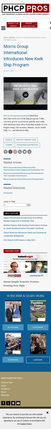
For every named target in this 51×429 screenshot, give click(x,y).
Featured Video (12, 251)
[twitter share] (10, 152)
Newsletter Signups (13, 24)
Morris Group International (16, 115)
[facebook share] (6, 152)
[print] (29, 152)
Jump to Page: (10, 201)
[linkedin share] (20, 152)
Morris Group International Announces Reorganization (24, 179)
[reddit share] (15, 152)
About (3, 392)
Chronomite (8, 193)
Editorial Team (7, 382)
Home (6, 37)
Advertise (5, 395)
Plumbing (8, 145)
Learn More (38, 360)
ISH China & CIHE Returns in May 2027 (19, 240)
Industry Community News (26, 140)
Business (12, 37)
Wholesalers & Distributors (27, 145)
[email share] (25, 152)
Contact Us (5, 389)
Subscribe (13, 327)
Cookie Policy (25, 424)
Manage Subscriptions (29, 24)
